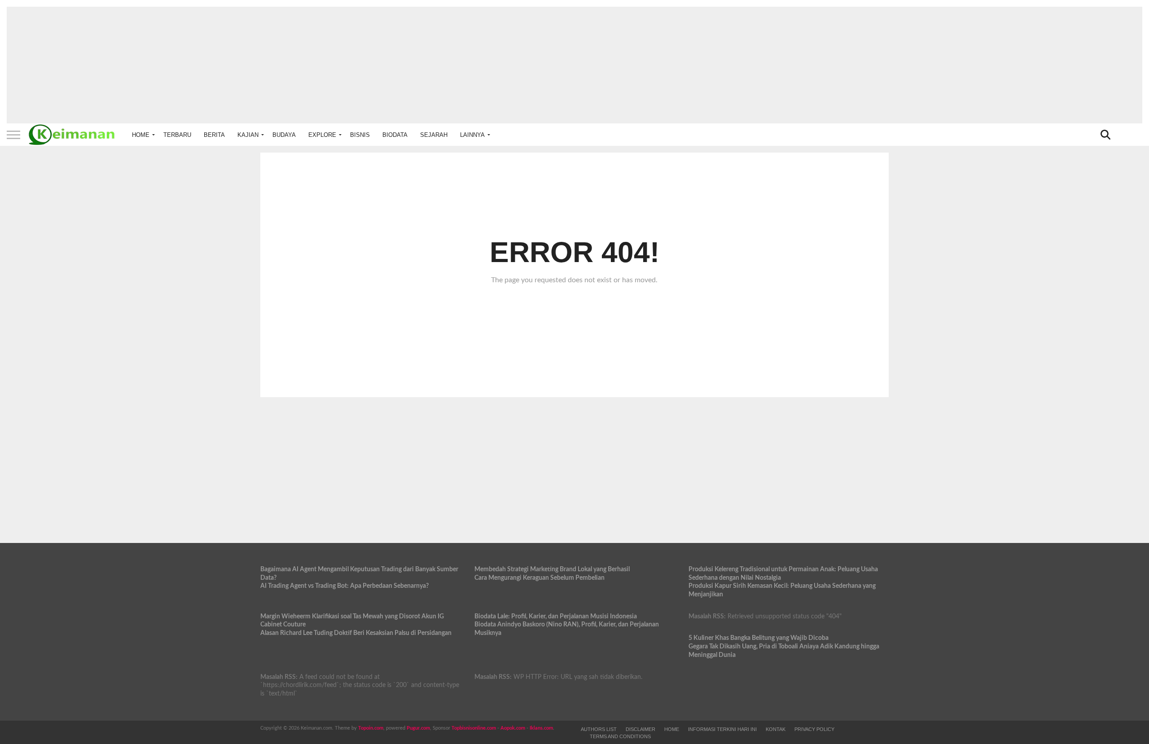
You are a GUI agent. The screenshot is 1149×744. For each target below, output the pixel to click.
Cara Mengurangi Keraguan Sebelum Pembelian (539, 577)
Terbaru (177, 134)
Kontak (775, 729)
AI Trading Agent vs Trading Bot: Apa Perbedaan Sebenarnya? (344, 585)
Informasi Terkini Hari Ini (722, 729)
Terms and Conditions (620, 736)
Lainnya (472, 134)
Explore (322, 134)
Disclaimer (640, 729)
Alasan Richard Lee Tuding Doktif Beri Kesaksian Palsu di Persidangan (356, 633)
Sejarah (433, 134)
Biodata (395, 134)
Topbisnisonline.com (474, 728)
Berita (214, 134)
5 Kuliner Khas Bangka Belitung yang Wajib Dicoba (759, 638)
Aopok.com (512, 728)
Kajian (248, 134)
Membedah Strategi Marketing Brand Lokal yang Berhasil (552, 569)
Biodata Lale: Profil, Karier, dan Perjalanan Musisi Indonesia (555, 616)
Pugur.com (418, 728)
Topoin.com (370, 728)
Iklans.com (541, 728)
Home (140, 134)
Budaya (284, 134)
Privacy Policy (814, 729)
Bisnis (360, 134)
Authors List (599, 729)
